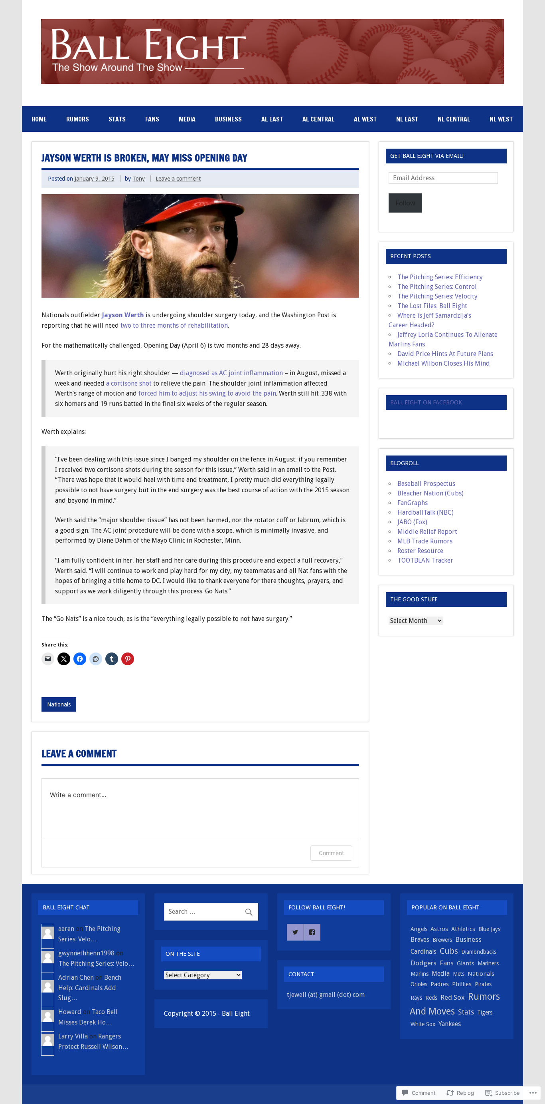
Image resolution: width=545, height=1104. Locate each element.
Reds (431, 998)
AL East (272, 119)
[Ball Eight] (272, 82)
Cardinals (423, 951)
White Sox (423, 1024)
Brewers (442, 940)
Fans (152, 119)
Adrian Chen (76, 977)
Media (187, 119)
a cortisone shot (129, 383)
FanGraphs (412, 503)
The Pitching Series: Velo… (96, 963)
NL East (407, 119)
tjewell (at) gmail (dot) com (326, 995)
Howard (69, 1012)
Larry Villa (73, 1036)
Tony (138, 178)
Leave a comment (178, 178)
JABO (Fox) (412, 522)
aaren (66, 929)
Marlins (419, 974)
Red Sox (452, 997)
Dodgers (423, 963)
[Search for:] (211, 911)
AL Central (318, 119)
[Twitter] (295, 932)
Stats (117, 119)
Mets (458, 974)
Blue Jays (489, 929)
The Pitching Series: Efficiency (440, 277)
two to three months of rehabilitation (174, 325)
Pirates (483, 984)
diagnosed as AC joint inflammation (231, 373)
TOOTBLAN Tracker (425, 560)
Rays (416, 998)
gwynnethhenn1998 (86, 953)
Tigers (484, 1012)
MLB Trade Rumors (424, 541)
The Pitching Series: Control (437, 286)
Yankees (449, 1024)
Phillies (462, 984)
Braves (420, 939)
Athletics (463, 929)
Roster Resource (420, 551)
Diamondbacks (478, 952)
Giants (465, 963)
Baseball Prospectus (426, 483)
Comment (331, 852)
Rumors (77, 119)
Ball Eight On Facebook (426, 402)
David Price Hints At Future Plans (445, 354)
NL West (501, 119)
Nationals (59, 704)
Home (39, 119)
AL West (365, 119)
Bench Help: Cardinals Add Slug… (89, 988)
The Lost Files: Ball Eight (432, 306)
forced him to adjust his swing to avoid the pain (207, 393)
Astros (439, 929)
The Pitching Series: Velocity (437, 296)
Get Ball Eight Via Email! (427, 156)
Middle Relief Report (427, 531)
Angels (419, 929)
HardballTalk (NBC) (425, 512)
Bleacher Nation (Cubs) (430, 493)
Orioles (419, 984)
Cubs (449, 951)
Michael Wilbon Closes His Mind (443, 363)
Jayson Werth (123, 315)
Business (228, 119)
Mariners (488, 963)
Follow (405, 203)
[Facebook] (312, 932)
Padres (439, 984)
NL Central (454, 119)
